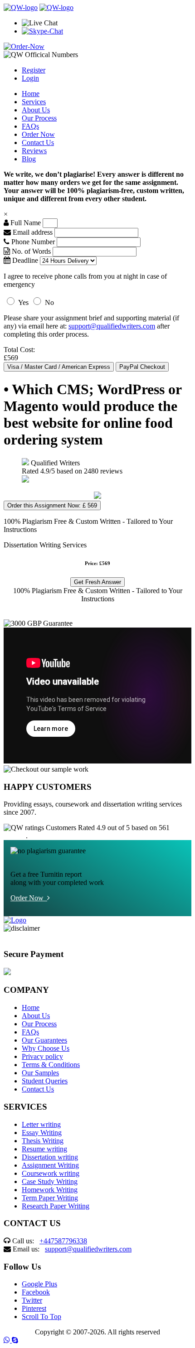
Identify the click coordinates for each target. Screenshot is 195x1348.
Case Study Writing (50, 1181)
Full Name (25, 223)
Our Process (39, 118)
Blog (29, 159)
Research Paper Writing (55, 1206)
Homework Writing (50, 1189)
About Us (36, 110)
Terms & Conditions (51, 1064)
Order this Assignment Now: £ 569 (52, 505)
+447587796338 (63, 1241)
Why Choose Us (45, 1048)
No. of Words (31, 251)
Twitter (32, 1300)
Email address (32, 232)
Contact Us (38, 142)
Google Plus (39, 1284)
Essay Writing (42, 1132)
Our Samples (40, 1073)
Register (33, 70)
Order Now (38, 134)
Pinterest (34, 1308)
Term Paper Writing (50, 1198)
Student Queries (45, 1081)
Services (34, 102)
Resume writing (44, 1149)
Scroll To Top (41, 1316)
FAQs (30, 126)
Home (30, 93)
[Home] (21, 7)
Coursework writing (50, 1173)
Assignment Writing (50, 1165)
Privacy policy (42, 1056)
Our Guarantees (44, 1040)
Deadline (24, 260)
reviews (15, 836)
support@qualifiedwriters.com (111, 326)
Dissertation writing (50, 1157)
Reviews (34, 151)
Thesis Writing (42, 1141)
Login (30, 78)
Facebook (36, 1292)
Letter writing (41, 1124)
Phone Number (33, 242)
